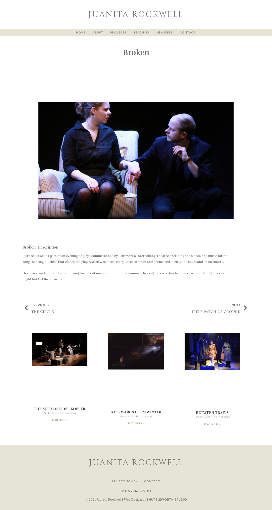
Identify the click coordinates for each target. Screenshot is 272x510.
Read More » (60, 420)
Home (80, 32)
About (97, 32)
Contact (188, 32)
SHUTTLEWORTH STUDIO (167, 499)
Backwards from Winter (136, 412)
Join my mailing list (136, 491)
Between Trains (212, 412)
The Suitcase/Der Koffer (59, 408)
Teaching (142, 32)
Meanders (165, 32)
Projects (118, 32)
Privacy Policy (125, 481)
